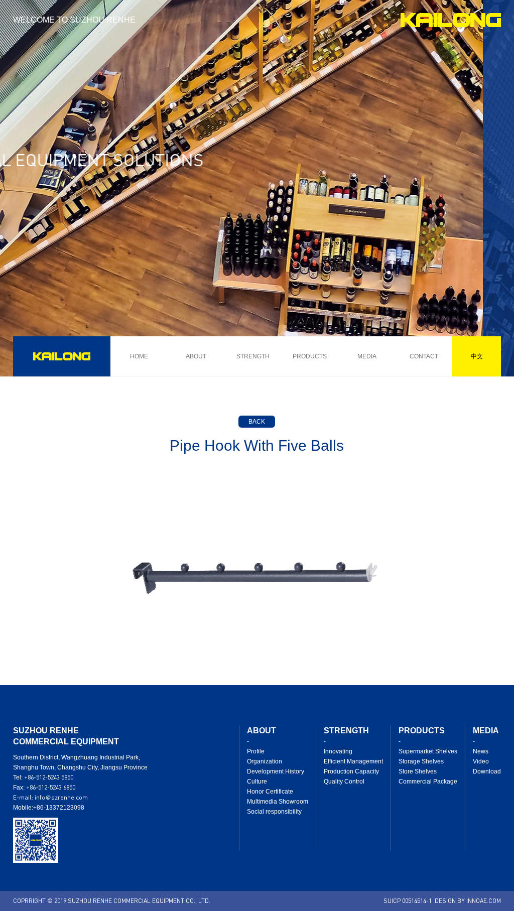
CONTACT (424, 356)
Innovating (338, 751)
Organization (264, 761)
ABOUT (196, 356)
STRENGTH (253, 356)
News (480, 751)
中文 (477, 356)
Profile (256, 751)
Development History (275, 771)
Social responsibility (274, 811)
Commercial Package (428, 781)
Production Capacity (351, 771)
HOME (139, 356)
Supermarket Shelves (428, 751)
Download (487, 771)
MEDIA (366, 356)
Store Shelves (418, 771)
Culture (257, 781)
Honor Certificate (270, 791)
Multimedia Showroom (277, 801)
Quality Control (344, 781)
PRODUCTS (310, 356)
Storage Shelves (421, 761)
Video (481, 761)
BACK (256, 421)
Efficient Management (353, 761)
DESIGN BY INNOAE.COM (468, 900)
